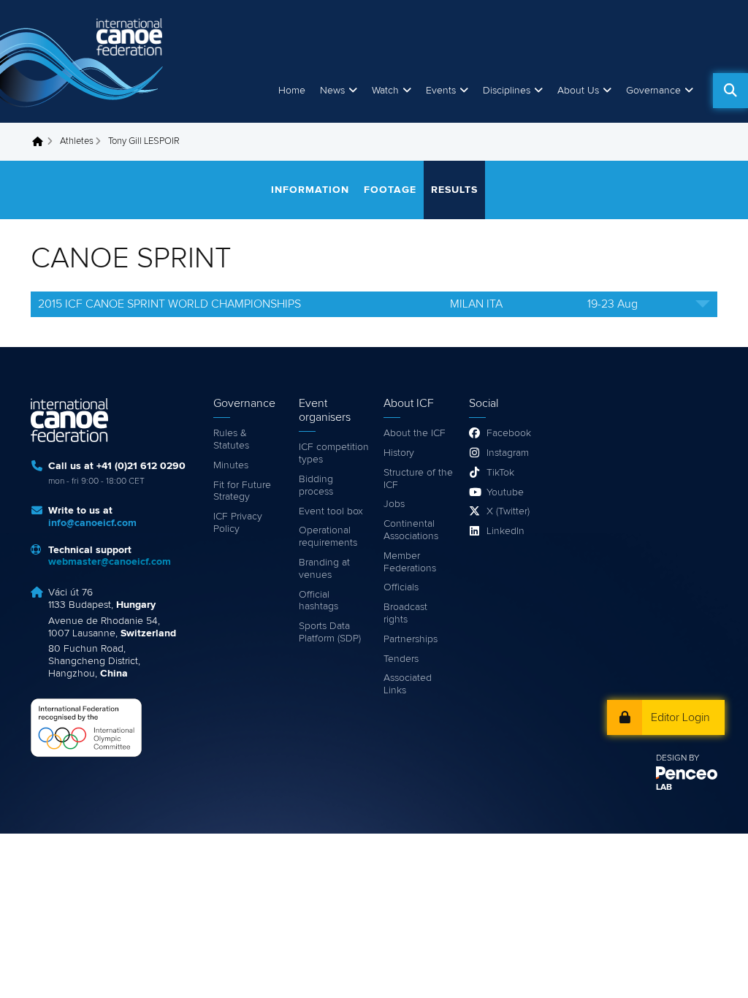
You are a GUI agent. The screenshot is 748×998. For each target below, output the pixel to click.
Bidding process (316, 485)
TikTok (500, 473)
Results (454, 190)
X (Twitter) (508, 511)
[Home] (84, 61)
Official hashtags (318, 601)
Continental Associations (410, 530)
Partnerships (410, 639)
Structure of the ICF (418, 479)
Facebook (508, 433)
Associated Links (407, 684)
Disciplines (506, 90)
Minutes (230, 465)
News (332, 90)
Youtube (505, 492)
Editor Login (680, 717)
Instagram (507, 453)
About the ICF (414, 433)
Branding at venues (324, 568)
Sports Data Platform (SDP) (330, 632)
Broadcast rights (405, 613)
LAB (664, 787)
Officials (401, 587)
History (398, 453)
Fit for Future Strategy (242, 491)
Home (291, 90)
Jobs (394, 504)
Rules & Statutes (231, 439)
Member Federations (409, 562)
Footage (390, 190)
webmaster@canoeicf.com (109, 562)
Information (310, 190)
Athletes (77, 141)
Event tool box (331, 511)
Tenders (401, 659)
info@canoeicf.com (92, 523)
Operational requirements (328, 536)
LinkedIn (505, 531)
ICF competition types (334, 453)
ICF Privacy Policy (237, 522)
